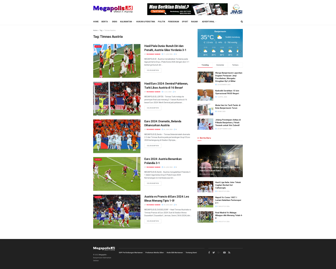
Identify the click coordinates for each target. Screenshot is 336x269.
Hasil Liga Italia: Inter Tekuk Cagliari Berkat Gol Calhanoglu (228, 185)
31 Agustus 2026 (207, 174)
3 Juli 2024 (167, 92)
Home (96, 22)
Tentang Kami (191, 253)
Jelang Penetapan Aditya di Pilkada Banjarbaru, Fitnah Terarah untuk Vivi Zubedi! (228, 123)
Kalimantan (126, 22)
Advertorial (208, 22)
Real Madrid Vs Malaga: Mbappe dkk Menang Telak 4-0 (229, 215)
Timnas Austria (110, 30)
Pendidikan (173, 22)
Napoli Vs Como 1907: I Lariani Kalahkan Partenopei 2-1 (228, 200)
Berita (104, 22)
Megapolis (102, 255)
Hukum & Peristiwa (145, 22)
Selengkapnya (153, 70)
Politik (161, 22)
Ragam (194, 22)
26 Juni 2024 (167, 129)
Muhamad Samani (153, 54)
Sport (185, 22)
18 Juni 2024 (167, 205)
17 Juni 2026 (167, 54)
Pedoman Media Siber (154, 253)
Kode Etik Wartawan (175, 253)
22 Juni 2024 (167, 167)
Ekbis (114, 22)
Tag (101, 30)
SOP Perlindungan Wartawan (131, 253)
